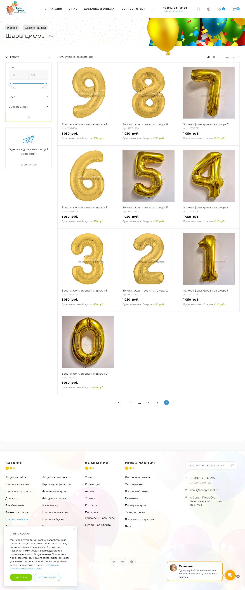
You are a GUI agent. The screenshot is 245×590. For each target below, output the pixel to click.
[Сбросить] (28, 117)
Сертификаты (134, 484)
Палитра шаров (135, 505)
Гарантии (131, 498)
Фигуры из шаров (54, 498)
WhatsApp (132, 562)
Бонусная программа (139, 519)
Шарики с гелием (17, 484)
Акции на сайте (15, 477)
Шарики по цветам (55, 512)
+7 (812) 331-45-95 (175, 7)
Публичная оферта (98, 525)
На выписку (50, 505)
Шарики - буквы (53, 519)
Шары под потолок (18, 491)
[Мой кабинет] (208, 9)
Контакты (91, 505)
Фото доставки (135, 512)
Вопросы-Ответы (136, 491)
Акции (89, 491)
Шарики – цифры (17, 519)
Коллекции (92, 484)
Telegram (122, 562)
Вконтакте (113, 562)
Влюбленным (14, 505)
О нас (89, 477)
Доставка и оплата (137, 477)
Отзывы (90, 498)
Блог (128, 526)
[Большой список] (213, 57)
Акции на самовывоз (56, 477)
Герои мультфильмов (56, 484)
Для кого (11, 498)
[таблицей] (238, 57)
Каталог (14, 463)
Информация (140, 463)
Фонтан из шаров (54, 491)
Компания (96, 463)
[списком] (232, 57)
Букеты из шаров (17, 512)
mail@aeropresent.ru (204, 490)
